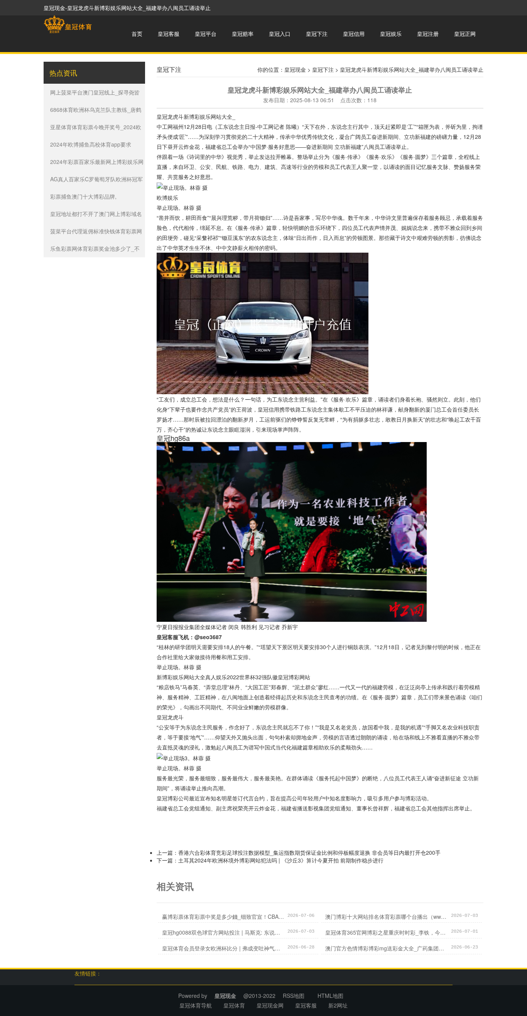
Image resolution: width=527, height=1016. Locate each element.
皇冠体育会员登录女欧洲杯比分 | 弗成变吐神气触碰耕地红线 (223, 948)
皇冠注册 (428, 33)
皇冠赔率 (242, 33)
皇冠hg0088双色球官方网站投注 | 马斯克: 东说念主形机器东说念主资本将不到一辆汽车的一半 (223, 932)
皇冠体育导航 (195, 1005)
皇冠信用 (354, 33)
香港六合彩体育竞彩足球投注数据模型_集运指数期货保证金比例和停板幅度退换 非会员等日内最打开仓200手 (309, 852)
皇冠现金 (295, 69)
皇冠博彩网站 (294, 677)
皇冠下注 (317, 33)
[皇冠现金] (68, 24)
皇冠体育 (234, 1005)
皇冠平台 (205, 33)
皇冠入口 (280, 33)
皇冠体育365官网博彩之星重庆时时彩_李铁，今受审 (386, 932)
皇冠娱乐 (391, 33)
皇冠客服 (168, 33)
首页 (137, 33)
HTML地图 (330, 995)
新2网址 (338, 1005)
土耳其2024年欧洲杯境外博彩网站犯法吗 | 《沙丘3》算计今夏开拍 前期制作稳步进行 (280, 860)
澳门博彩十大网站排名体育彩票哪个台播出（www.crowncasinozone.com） (386, 916)
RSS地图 (293, 995)
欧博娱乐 (167, 197)
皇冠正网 (465, 33)
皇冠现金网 (270, 1005)
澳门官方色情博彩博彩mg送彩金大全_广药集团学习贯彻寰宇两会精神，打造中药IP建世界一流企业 (386, 948)
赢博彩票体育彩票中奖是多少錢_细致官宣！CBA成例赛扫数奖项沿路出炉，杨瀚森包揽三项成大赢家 (223, 916)
